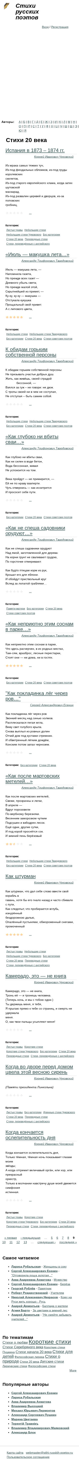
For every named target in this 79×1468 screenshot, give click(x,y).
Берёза (65, 1284)
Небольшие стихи (35, 230)
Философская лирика (29, 1356)
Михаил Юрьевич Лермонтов (33, 1410)
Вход (45, 27)
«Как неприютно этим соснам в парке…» (39, 626)
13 (25, 1242)
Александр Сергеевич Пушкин (33, 1414)
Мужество (60, 1279)
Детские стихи (52, 1362)
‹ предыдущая (30, 1237)
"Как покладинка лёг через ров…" (36, 695)
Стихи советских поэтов (58, 338)
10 (4, 1242)
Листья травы (14, 230)
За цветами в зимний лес (50, 1310)
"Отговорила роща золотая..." (31, 1275)
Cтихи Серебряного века (23, 1347)
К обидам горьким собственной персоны (30, 352)
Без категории (51, 234)
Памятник (44, 1288)
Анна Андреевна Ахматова (31, 1279)
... (30, 212)
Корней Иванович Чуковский (54, 156)
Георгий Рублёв (23, 1288)
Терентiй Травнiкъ (24, 1423)
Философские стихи (42, 1366)
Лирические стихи (15, 1366)
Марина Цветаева (24, 1419)
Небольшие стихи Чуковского (23, 234)
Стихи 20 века (14, 239)
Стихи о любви (15, 1343)
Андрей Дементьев (25, 1306)
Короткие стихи (33, 1046)
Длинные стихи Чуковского (59, 1112)
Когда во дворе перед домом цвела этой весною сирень (39, 1069)
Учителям (57, 1292)
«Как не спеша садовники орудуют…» (35, 530)
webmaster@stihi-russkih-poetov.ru (49, 1452)
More (73, 1370)
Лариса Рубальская (26, 1266)
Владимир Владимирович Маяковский (40, 1428)
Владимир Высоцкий (27, 1406)
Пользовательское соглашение (28, 1457)
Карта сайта (15, 1452)
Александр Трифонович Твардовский (47, 260)
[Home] (6, 6)
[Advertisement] (39, 79)
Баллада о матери (55, 1306)
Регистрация (59, 27)
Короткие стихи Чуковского (22, 1051)
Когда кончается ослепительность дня (30, 1134)
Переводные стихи (36, 239)
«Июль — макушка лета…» (37, 254)
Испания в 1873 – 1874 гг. (35, 150)
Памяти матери (15, 608)
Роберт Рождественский (29, 1292)
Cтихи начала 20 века (34, 1352)
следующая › (46, 1242)
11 (11, 1242)
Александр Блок (23, 1432)
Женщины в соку (55, 1266)
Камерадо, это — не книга (35, 976)
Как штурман (20, 876)
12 (18, 1242)
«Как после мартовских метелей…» (32, 778)
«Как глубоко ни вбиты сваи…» (31, 439)
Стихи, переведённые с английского (28, 243)
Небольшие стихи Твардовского (48, 334)
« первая (10, 1237)
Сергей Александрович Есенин (52, 705)
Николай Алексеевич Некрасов (34, 1297)
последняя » (68, 1242)
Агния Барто (20, 1310)
